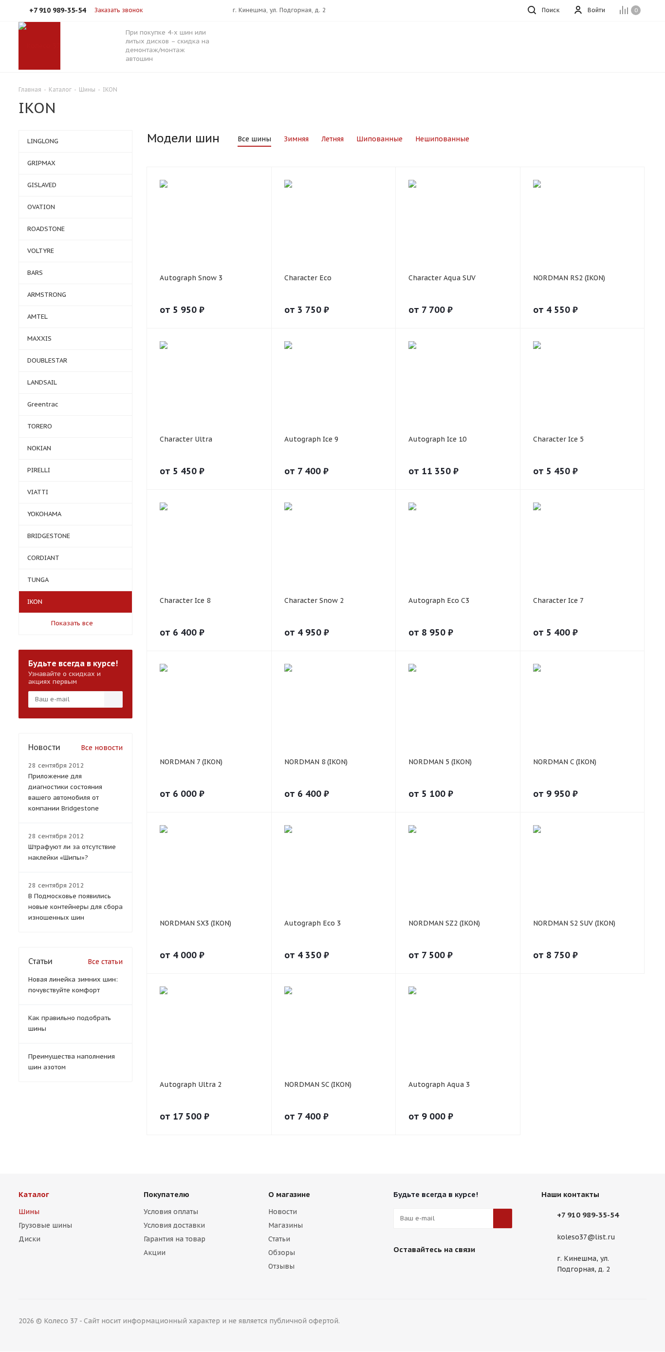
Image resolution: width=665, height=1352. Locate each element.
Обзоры (281, 1252)
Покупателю (166, 1194)
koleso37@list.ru (586, 1237)
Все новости (102, 747)
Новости (282, 1211)
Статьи (279, 1239)
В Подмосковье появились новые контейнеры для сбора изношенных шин (75, 907)
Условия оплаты (171, 1211)
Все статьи (105, 961)
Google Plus (476, 1272)
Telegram (427, 1272)
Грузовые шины (45, 1225)
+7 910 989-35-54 (588, 1214)
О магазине (289, 1194)
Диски (29, 1239)
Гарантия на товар (174, 1239)
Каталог (33, 1194)
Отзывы (281, 1266)
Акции (155, 1252)
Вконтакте (403, 1272)
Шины (28, 1211)
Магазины (285, 1225)
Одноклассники (452, 1272)
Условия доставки (174, 1225)
